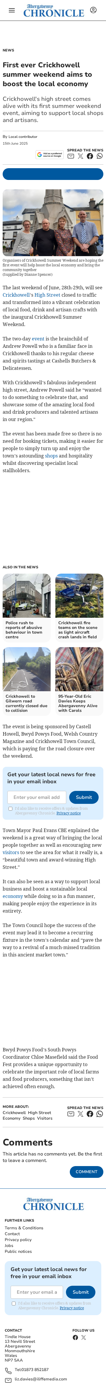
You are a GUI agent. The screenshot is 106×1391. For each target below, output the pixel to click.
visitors (11, 852)
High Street (47, 295)
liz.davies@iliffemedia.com (41, 1379)
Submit (84, 797)
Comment (86, 1172)
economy (13, 896)
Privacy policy (18, 1240)
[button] (12, 10)
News (8, 50)
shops (51, 456)
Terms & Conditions (24, 1228)
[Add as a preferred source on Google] (50, 154)
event (38, 339)
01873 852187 (35, 1369)
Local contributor (23, 136)
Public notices (18, 1251)
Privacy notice (69, 813)
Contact (12, 1234)
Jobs (9, 1245)
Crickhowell (16, 295)
